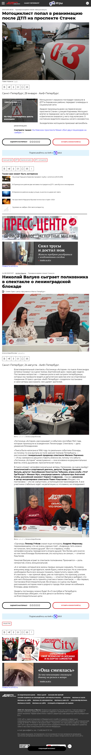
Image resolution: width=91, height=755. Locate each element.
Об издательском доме (26, 695)
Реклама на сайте (24, 700)
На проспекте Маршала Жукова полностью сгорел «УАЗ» (33, 200)
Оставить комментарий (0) (71, 142)
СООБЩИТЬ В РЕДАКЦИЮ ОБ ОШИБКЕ (60, 703)
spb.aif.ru (21, 353)
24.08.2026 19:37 (8, 273)
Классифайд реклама (79, 700)
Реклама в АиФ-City (62, 700)
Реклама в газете (78, 697)
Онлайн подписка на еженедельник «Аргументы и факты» (39, 697)
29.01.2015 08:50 (7, 10)
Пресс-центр (41, 695)
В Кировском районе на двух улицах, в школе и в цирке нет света (36, 192)
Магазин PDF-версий (55, 695)
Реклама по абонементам (43, 700)
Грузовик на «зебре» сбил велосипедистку (28, 207)
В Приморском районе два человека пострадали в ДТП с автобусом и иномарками (43, 184)
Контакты (66, 697)
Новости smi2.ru (10, 266)
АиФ (16, 81)
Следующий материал (47, 748)
